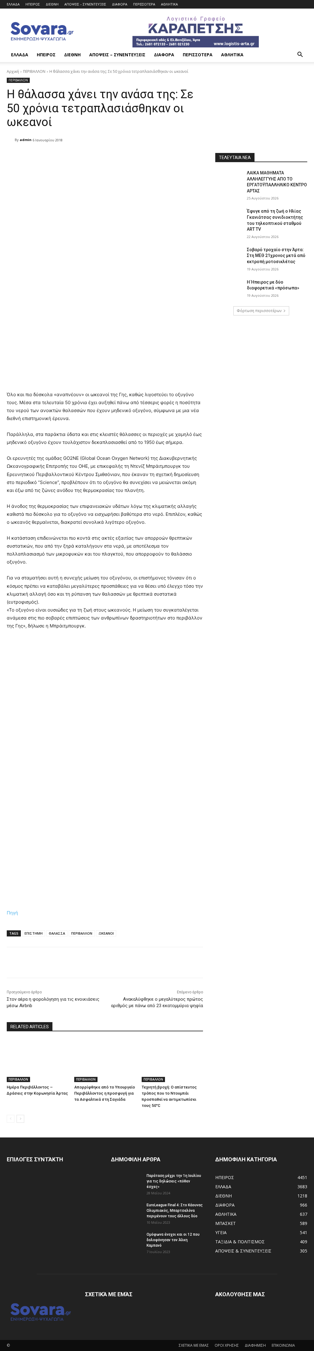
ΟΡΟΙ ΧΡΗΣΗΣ (227, 1345)
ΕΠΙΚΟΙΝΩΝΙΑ (283, 1345)
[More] (164, 156)
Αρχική (13, 71)
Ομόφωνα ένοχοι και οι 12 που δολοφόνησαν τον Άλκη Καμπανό (173, 1240)
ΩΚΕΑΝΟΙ (106, 933)
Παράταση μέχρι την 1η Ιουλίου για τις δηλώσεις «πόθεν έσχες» (174, 1181)
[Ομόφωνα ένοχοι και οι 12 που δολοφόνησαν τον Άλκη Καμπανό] (126, 1242)
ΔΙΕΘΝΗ (52, 4)
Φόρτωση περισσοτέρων (259, 310)
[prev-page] (10, 1119)
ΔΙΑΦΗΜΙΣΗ (255, 1345)
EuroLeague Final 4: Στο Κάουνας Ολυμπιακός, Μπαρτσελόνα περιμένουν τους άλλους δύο (175, 1210)
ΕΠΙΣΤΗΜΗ (34, 933)
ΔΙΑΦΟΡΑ (119, 4)
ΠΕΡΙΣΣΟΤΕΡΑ (144, 4)
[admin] (11, 140)
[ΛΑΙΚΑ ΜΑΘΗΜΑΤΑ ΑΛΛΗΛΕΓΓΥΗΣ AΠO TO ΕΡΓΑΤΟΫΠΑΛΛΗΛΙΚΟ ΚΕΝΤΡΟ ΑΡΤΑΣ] (229, 179)
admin (26, 139)
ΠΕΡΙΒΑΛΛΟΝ (34, 71)
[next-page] (20, 1119)
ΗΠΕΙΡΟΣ (32, 4)
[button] (300, 55)
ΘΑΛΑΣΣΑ (57, 933)
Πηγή (12, 913)
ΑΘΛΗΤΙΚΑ (169, 4)
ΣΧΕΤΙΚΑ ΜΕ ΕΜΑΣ (194, 1345)
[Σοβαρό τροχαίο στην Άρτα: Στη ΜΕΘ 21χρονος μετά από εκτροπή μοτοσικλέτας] (229, 256)
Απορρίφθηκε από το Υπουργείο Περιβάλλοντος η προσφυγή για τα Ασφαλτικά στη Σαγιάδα (104, 1093)
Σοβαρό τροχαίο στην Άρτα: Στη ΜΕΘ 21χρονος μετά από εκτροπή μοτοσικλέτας (276, 255)
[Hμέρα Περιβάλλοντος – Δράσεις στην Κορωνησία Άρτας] (37, 1060)
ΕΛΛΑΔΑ (13, 4)
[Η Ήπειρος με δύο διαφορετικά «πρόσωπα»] (229, 289)
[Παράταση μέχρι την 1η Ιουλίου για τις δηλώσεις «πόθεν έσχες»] (126, 1183)
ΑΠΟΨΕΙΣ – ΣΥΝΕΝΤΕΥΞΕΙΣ (85, 4)
